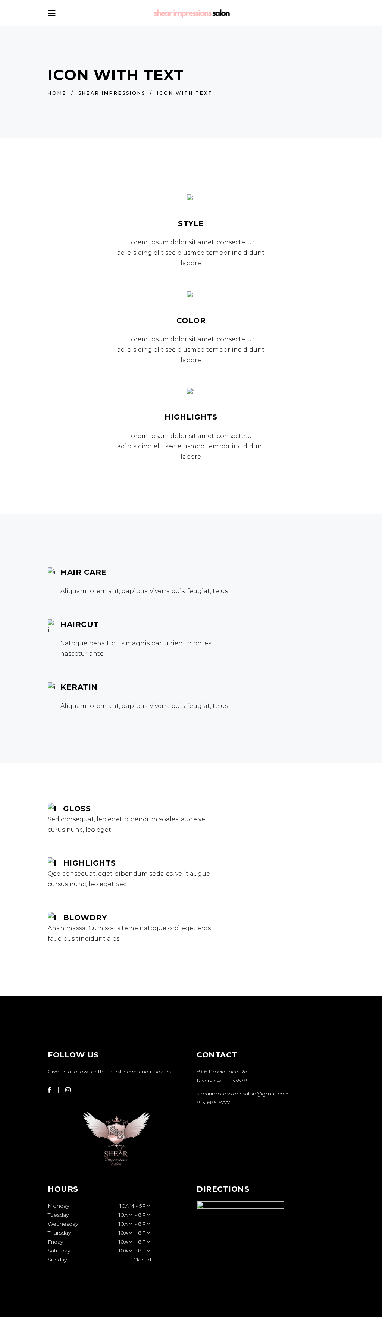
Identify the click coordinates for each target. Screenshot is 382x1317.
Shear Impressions (111, 93)
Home (57, 93)
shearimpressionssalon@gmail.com (243, 1093)
